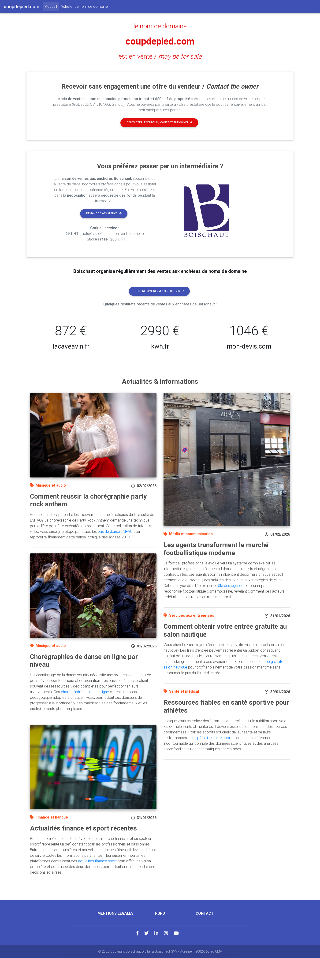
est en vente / (160, 56)
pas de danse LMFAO (115, 531)
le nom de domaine (160, 26)
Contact (205, 913)
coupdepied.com (160, 41)
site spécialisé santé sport (210, 738)
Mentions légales (115, 913)
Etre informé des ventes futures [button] (157, 291)
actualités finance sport (97, 861)
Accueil (52, 6)
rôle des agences (231, 585)
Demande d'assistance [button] (101, 213)
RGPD (160, 913)
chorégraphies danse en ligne (85, 692)
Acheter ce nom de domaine (84, 6)
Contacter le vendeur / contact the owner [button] (157, 122)
